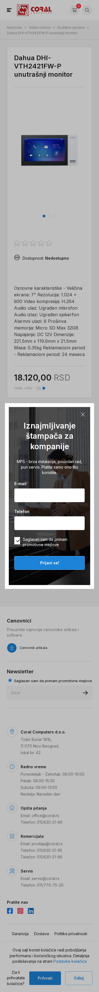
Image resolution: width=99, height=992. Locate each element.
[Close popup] (82, 414)
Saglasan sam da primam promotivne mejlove (45, 542)
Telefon (21, 511)
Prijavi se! (49, 562)
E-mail (21, 483)
